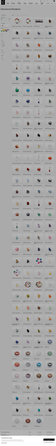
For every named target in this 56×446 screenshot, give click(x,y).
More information (4, 442)
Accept (49, 439)
